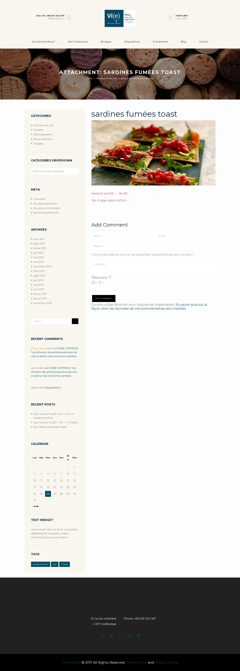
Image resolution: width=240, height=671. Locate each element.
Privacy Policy (166, 662)
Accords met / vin (43, 125)
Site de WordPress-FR (46, 212)
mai (38, 257)
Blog (183, 41)
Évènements (160, 41)
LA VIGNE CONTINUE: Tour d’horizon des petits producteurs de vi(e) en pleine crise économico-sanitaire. (54, 352)
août (38, 239)
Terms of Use (136, 662)
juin (38, 252)
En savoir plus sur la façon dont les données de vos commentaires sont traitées (149, 306)
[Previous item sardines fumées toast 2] (122, 153)
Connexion (39, 199)
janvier (40, 298)
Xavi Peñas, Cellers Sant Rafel (50, 427)
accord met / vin (40, 564)
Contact (203, 41)
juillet (39, 243)
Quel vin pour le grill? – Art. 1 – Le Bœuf (55, 422)
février (39, 248)
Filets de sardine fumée (106, 78)
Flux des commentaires (46, 208)
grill (54, 564)
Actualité (38, 129)
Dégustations (132, 41)
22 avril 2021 (107, 193)
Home (89, 78)
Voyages (38, 143)
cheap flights (38, 348)
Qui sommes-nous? (43, 41)
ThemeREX (71, 662)
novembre (42, 266)
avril (38, 261)
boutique (106, 41)
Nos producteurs (78, 41)
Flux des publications (45, 203)
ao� (35, 506)
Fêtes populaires (42, 134)
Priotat (64, 564)
